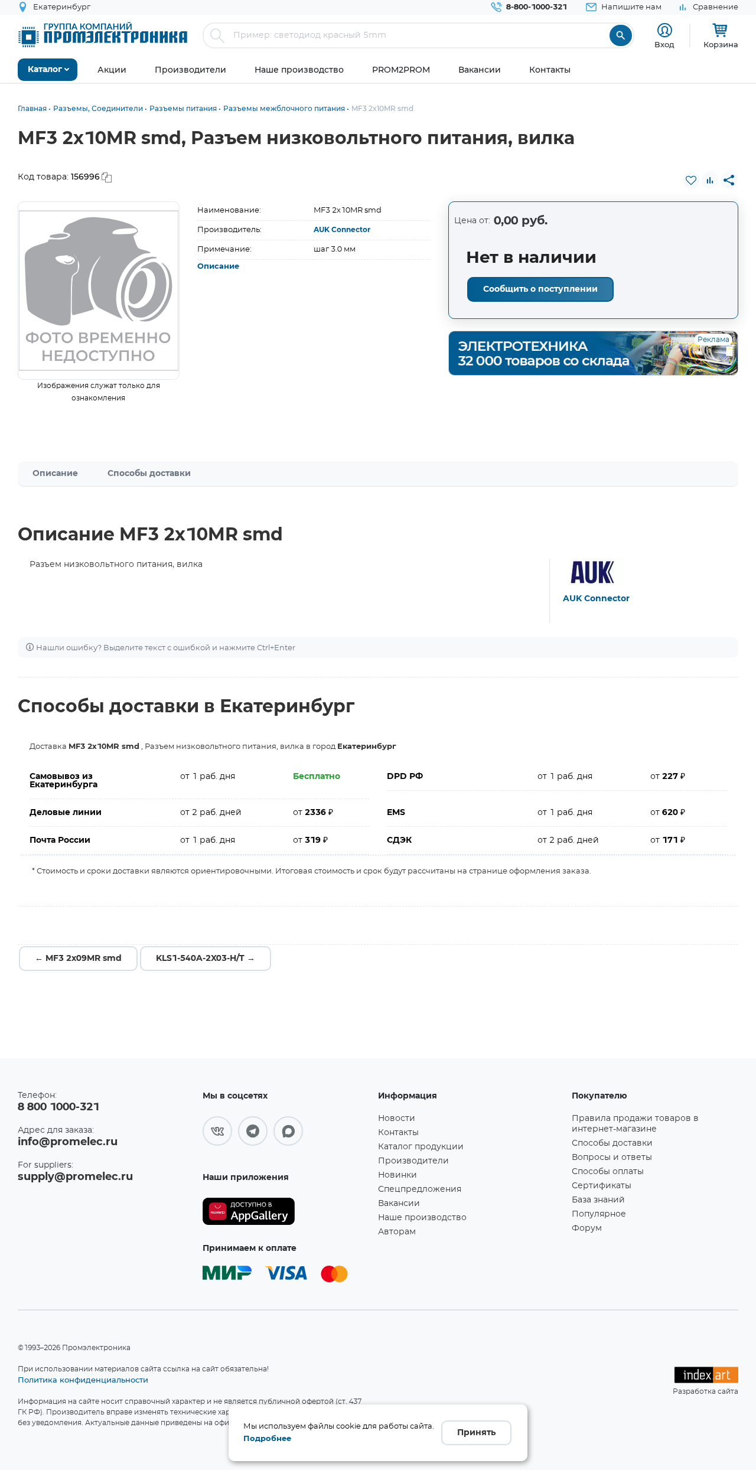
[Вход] (664, 30)
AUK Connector (342, 229)
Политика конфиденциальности (83, 1379)
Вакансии (399, 1204)
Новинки (397, 1175)
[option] (98, 290)
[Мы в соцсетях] (217, 1131)
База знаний (598, 1200)
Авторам (397, 1232)
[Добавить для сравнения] (710, 180)
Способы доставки (149, 474)
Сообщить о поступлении (540, 289)
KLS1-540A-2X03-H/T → (205, 958)
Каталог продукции (421, 1147)
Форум (587, 1228)
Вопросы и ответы (612, 1157)
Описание (218, 266)
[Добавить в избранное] (691, 180)
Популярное (599, 1214)
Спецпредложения (419, 1189)
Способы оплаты (608, 1172)
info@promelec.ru (68, 1142)
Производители (413, 1161)
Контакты (398, 1133)
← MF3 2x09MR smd (78, 958)
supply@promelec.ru (75, 1177)
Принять (476, 1433)
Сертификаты (601, 1186)
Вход (664, 44)
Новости (396, 1118)
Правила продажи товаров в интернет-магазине (635, 1123)
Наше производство (422, 1218)
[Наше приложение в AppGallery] (286, 1211)
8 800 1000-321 (58, 1107)
